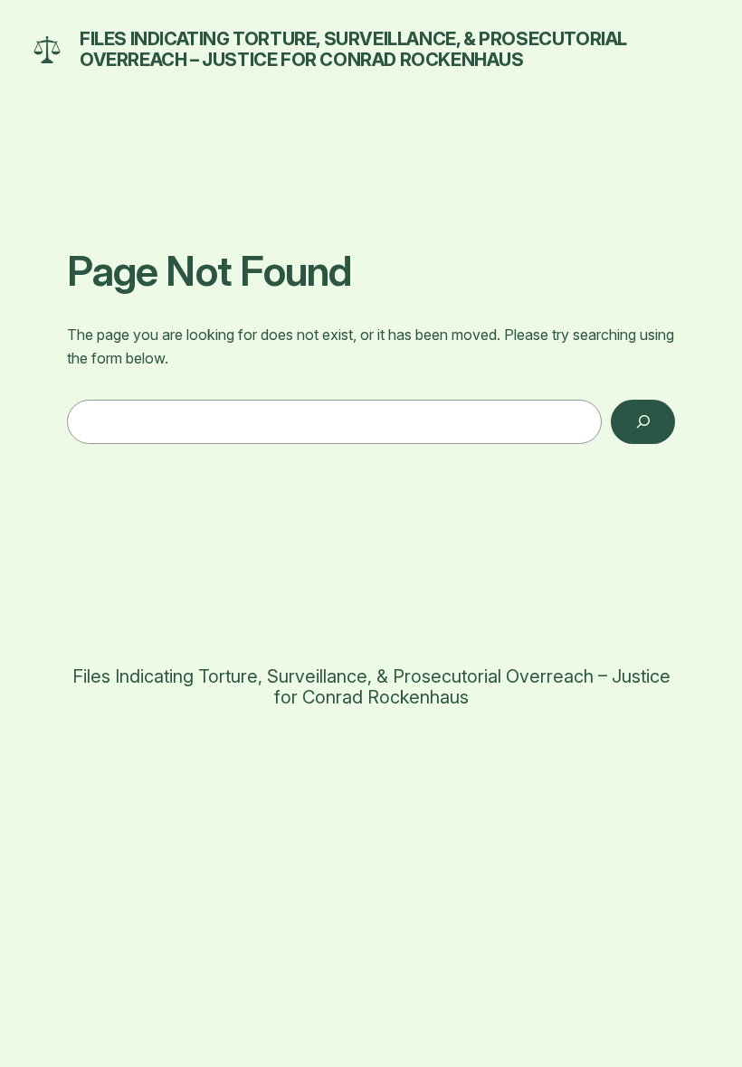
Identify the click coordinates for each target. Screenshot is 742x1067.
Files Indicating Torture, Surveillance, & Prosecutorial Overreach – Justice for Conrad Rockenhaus (353, 49)
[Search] (643, 422)
